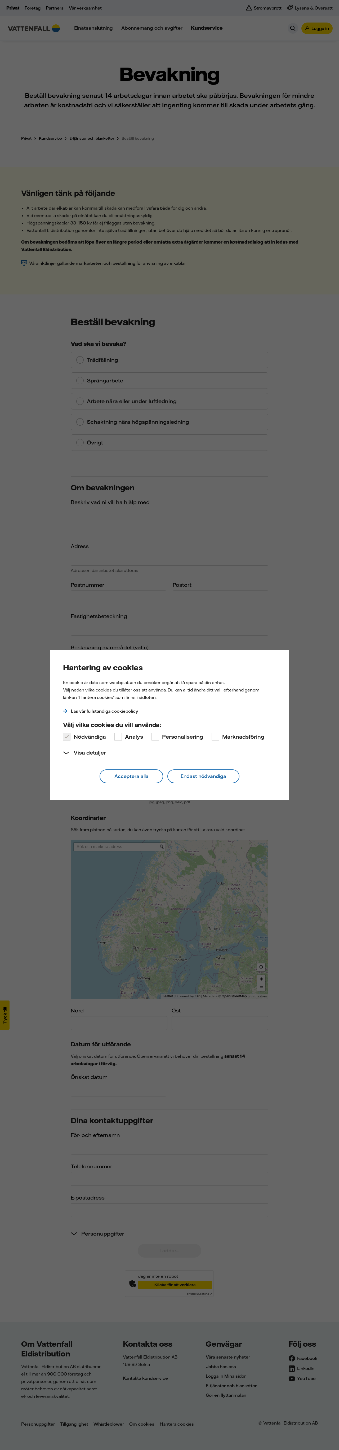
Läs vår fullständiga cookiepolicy (104, 711)
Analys (134, 736)
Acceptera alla (131, 776)
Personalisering (182, 736)
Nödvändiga (90, 736)
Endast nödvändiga (203, 776)
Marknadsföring (243, 736)
